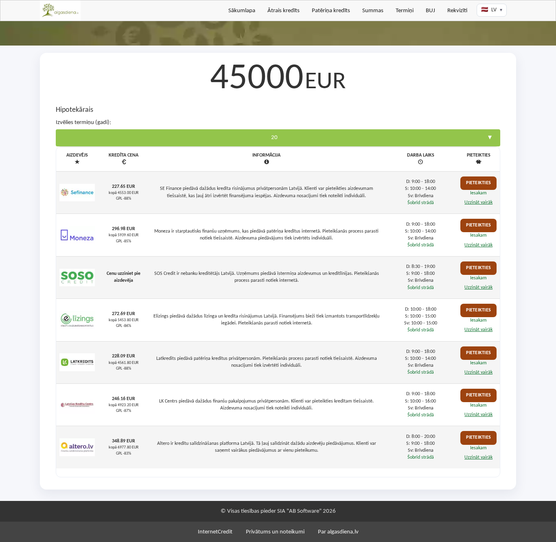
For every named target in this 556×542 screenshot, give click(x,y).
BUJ (430, 11)
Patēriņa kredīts (331, 11)
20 (274, 138)
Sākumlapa (241, 11)
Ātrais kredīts (283, 11)
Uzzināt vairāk (478, 202)
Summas (372, 11)
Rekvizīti (457, 11)
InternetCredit (215, 532)
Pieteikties (478, 183)
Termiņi (405, 11)
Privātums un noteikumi (275, 532)
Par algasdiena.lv (338, 532)
